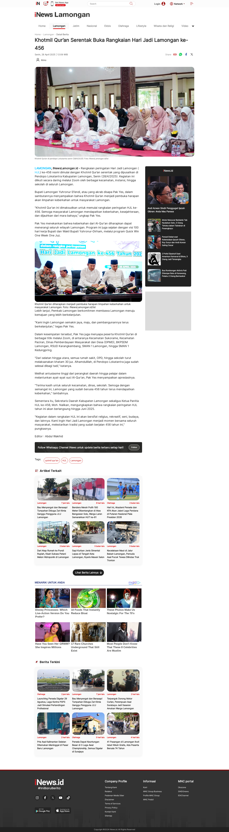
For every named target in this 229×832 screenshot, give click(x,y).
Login (157, 3)
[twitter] (191, 54)
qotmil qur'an (51, 460)
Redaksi (108, 791)
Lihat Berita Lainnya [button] (86, 572)
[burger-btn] (191, 4)
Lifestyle (141, 25)
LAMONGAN (43, 168)
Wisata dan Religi (164, 25)
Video (184, 25)
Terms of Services (112, 803)
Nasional (92, 25)
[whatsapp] (180, 54)
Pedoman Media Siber (114, 795)
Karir (145, 787)
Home (41, 25)
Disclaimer (109, 799)
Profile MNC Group (151, 795)
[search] (131, 4)
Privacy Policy (111, 807)
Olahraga (123, 25)
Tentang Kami (111, 787)
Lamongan (59, 25)
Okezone (182, 787)
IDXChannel (183, 795)
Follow (134, 447)
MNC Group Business (152, 791)
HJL (37, 172)
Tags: (38, 459)
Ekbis (107, 25)
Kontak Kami (110, 811)
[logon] (38, 3)
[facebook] (186, 54)
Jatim (76, 25)
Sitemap (108, 816)
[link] (174, 54)
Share (168, 54)
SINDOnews (183, 791)
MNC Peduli (148, 799)
